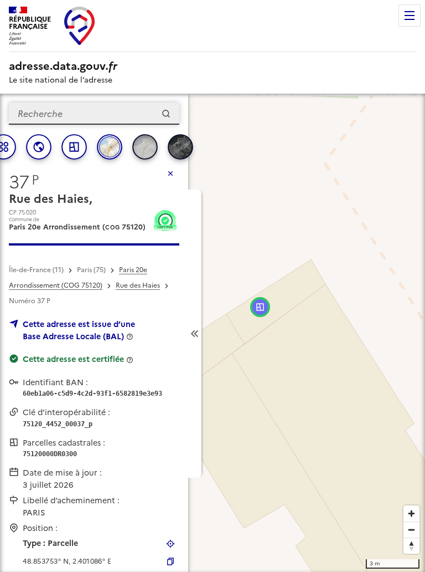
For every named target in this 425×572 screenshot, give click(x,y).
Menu (409, 15)
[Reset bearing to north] (411, 546)
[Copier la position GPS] (170, 561)
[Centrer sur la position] (170, 544)
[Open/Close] (194, 334)
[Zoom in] (411, 513)
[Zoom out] (411, 530)
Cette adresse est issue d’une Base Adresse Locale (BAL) (79, 330)
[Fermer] (170, 173)
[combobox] (94, 114)
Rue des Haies (138, 285)
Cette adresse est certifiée (73, 359)
